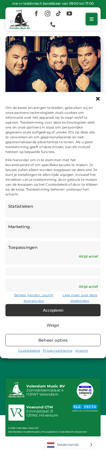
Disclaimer (81, 431)
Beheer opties (53, 340)
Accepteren (53, 310)
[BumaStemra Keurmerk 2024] (85, 383)
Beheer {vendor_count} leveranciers (33, 298)
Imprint (81, 350)
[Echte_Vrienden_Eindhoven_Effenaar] (53, 38)
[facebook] (36, 13)
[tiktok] (58, 13)
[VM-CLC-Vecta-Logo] (85, 406)
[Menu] (92, 19)
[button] (98, 98)
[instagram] (47, 13)
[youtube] (69, 13)
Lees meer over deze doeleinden (80, 298)
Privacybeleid (49, 431)
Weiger (53, 325)
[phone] (53, 24)
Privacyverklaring (57, 350)
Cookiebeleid (29, 350)
